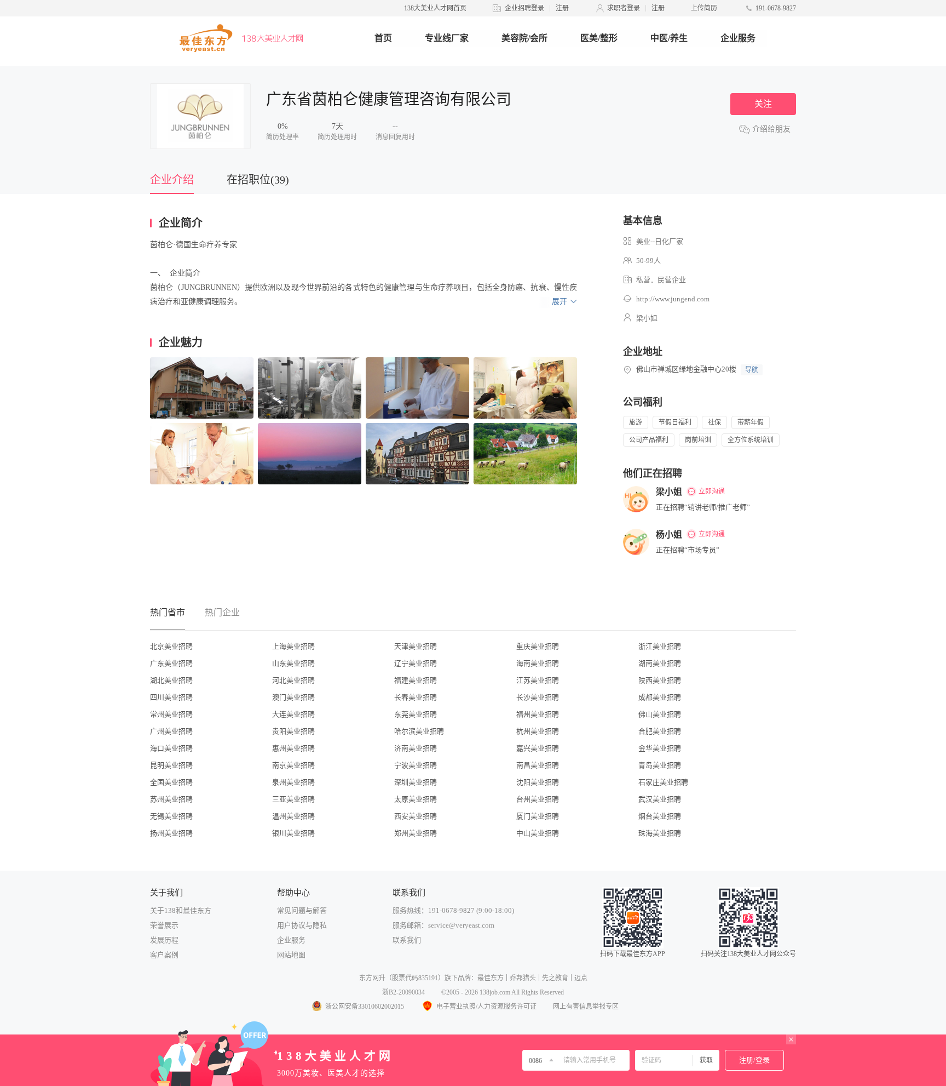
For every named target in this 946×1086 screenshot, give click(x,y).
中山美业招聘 (537, 833)
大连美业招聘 (293, 714)
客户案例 (164, 955)
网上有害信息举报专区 (586, 1006)
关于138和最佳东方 (180, 910)
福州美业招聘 (537, 714)
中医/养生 (669, 38)
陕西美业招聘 (659, 680)
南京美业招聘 (293, 765)
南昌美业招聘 (537, 765)
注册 (562, 8)
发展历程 (164, 940)
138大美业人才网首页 (435, 8)
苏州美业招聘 (171, 799)
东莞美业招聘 (415, 714)
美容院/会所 (524, 38)
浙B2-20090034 (403, 992)
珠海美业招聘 (659, 833)
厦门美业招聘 (537, 816)
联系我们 (407, 940)
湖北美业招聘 (171, 680)
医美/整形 (599, 38)
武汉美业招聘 (659, 799)
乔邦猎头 (523, 978)
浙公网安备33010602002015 (364, 1006)
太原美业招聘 (415, 799)
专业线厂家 (447, 38)
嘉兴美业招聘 (537, 748)
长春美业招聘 (415, 697)
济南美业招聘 (415, 748)
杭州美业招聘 (537, 731)
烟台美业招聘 (659, 816)
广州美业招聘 (171, 731)
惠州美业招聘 (293, 748)
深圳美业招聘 (415, 782)
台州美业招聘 (537, 799)
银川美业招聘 (293, 833)
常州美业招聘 (171, 714)
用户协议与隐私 (302, 925)
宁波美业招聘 (415, 765)
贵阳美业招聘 (293, 731)
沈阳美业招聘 (537, 782)
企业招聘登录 (524, 8)
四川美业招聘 (171, 697)
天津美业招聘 (415, 646)
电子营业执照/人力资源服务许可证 (486, 1006)
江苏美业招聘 (537, 680)
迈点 (580, 978)
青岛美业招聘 (659, 765)
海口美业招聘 (171, 748)
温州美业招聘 (293, 816)
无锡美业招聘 (171, 816)
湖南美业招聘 (659, 663)
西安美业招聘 (415, 816)
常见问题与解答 (302, 910)
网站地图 (291, 955)
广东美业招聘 (171, 663)
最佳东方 (490, 978)
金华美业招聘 (659, 748)
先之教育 (555, 978)
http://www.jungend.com (673, 299)
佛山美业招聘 (659, 714)
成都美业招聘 (659, 697)
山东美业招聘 (293, 663)
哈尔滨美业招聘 (419, 731)
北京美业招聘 (171, 646)
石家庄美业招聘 (663, 782)
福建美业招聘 (415, 680)
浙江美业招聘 (659, 646)
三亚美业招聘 (293, 799)
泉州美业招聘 (293, 782)
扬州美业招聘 (171, 833)
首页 (383, 38)
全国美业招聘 (171, 782)
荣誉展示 (164, 925)
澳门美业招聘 (293, 697)
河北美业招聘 (293, 680)
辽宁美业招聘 (415, 663)
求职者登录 (623, 8)
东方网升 (372, 978)
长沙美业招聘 (537, 697)
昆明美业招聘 (171, 765)
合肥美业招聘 (659, 731)
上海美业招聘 (293, 646)
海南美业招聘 (537, 663)
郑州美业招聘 (415, 833)
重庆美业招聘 (537, 646)
